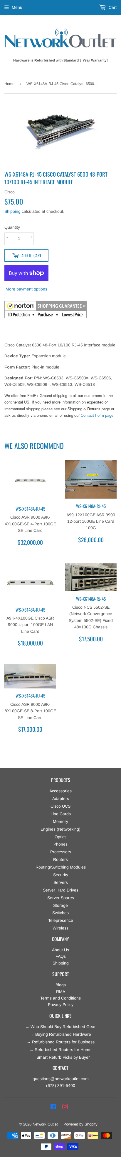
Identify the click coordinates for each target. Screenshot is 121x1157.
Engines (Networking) (60, 829)
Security (60, 874)
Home (9, 84)
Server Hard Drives (60, 890)
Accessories (60, 791)
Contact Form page (97, 415)
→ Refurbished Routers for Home (60, 1049)
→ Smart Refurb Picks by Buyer (60, 1057)
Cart (112, 7)
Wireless (60, 928)
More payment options (26, 289)
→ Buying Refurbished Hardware (60, 1034)
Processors (60, 851)
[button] (45, 310)
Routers (60, 859)
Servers (60, 882)
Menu (17, 7)
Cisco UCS (60, 806)
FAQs (61, 956)
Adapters (60, 798)
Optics (60, 836)
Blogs (61, 984)
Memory (60, 821)
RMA (60, 991)
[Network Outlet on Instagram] (65, 1107)
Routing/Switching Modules (61, 867)
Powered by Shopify (80, 1124)
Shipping (12, 211)
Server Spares (60, 897)
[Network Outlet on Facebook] (53, 1107)
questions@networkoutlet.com (61, 1078)
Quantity (12, 227)
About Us (60, 949)
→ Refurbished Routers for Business (61, 1042)
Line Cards (61, 813)
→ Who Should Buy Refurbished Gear (60, 1026)
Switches (60, 912)
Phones (60, 844)
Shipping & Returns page (89, 408)
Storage (60, 905)
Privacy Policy (60, 1004)
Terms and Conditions (60, 998)
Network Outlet (45, 1124)
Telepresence (60, 920)
